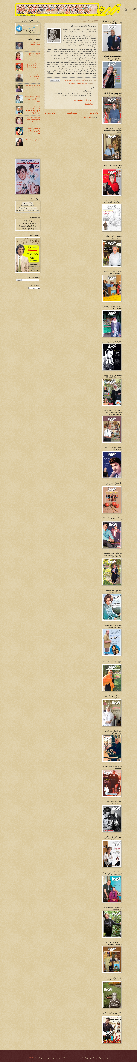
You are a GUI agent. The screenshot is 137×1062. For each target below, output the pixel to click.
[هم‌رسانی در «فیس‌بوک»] (53, 80)
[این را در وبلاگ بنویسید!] (57, 80)
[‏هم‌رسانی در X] (55, 80)
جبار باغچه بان (80, 83)
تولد (86, 83)
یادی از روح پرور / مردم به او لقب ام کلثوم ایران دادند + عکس (32, 119)
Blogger (31, 1058)
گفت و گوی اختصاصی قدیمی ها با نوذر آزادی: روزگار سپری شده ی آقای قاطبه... (32, 66)
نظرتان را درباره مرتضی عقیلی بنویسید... (33, 86)
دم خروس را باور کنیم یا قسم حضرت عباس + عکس (33, 76)
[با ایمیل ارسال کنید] (59, 80)
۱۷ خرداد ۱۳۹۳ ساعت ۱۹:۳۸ (82, 100)
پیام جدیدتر (93, 113)
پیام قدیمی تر (49, 113)
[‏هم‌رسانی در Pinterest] (51, 80)
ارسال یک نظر (88, 104)
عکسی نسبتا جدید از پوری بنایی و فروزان (32, 139)
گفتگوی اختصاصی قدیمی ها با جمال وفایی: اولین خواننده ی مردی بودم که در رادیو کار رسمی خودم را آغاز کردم (32, 110)
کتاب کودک (72, 83)
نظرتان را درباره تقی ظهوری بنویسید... (34, 43)
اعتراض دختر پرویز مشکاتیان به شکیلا (34, 54)
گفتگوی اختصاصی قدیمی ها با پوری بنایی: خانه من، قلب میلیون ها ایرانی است (32, 98)
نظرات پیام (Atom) (85, 117)
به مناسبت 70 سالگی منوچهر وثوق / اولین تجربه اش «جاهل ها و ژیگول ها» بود (32, 130)
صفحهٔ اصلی (72, 113)
